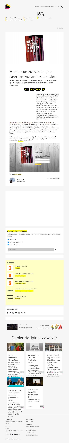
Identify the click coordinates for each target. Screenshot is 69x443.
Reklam (27, 426)
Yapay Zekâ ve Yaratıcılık (44, 18)
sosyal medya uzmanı (20, 276)
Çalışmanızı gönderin (31, 430)
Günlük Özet (12, 239)
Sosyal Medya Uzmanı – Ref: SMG (24, 281)
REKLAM (57, 178)
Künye (7, 428)
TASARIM (41, 371)
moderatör (17, 268)
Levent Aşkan (14, 122)
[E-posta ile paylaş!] (43, 89)
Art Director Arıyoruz (20, 296)
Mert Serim (20, 179)
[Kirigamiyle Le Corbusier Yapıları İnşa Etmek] (34, 347)
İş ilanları (10, 263)
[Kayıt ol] (55, 249)
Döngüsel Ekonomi (29, 18)
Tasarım (32, 426)
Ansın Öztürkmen (25, 122)
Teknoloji (37, 426)
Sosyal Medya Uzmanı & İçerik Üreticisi (26, 289)
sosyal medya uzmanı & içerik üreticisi (24, 291)
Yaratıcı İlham (29, 20)
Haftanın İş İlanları (14, 245)
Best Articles (18, 174)
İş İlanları (60, 28)
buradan (20, 141)
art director (17, 298)
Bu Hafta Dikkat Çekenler (16, 242)
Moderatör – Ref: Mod (21, 266)
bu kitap (48, 122)
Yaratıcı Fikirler (29, 421)
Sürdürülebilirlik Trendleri (13, 18)
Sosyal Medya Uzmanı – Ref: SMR (24, 274)
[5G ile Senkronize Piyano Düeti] (15, 347)
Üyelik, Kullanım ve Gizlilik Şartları (14, 430)
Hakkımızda (8, 427)
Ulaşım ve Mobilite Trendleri (14, 20)
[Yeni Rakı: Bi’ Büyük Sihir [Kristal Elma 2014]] (34, 381)
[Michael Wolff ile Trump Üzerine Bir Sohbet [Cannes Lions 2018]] (15, 382)
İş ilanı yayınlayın (30, 432)
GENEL (61, 371)
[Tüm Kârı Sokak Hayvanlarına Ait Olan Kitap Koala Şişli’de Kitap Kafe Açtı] (53, 347)
